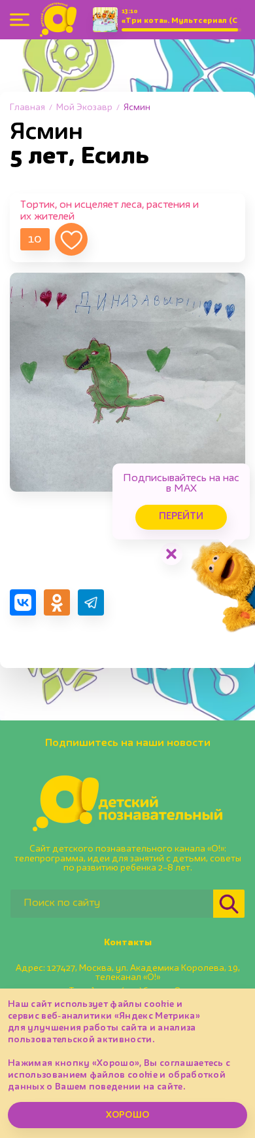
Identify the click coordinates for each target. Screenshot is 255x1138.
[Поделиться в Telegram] (91, 602)
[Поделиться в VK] (23, 602)
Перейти (181, 517)
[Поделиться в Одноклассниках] (57, 602)
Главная (27, 107)
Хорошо (127, 1115)
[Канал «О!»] (58, 20)
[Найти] (229, 904)
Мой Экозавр (84, 107)
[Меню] (19, 19)
